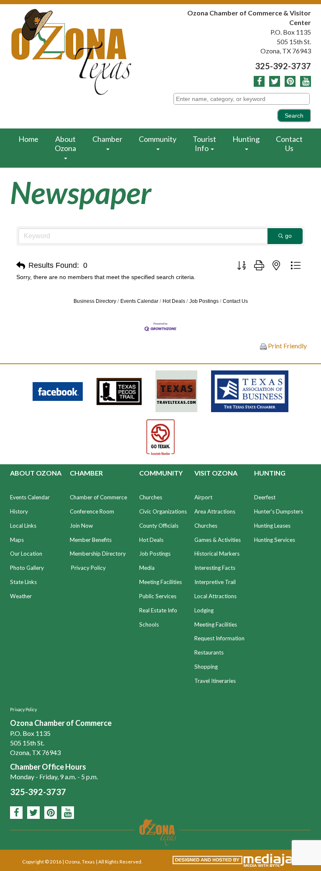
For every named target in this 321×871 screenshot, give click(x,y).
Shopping (206, 666)
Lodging (204, 610)
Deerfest (264, 497)
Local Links (23, 525)
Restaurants (209, 652)
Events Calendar (139, 301)
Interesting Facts (214, 567)
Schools (149, 624)
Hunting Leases (272, 525)
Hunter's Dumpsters (278, 511)
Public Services (157, 596)
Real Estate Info (158, 610)
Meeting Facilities (160, 582)
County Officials (158, 525)
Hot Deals (174, 301)
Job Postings (204, 301)
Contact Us (289, 143)
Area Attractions (214, 511)
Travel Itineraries (215, 680)
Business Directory (95, 301)
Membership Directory (98, 553)
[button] (20, 265)
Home (28, 138)
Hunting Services (274, 539)
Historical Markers (216, 553)
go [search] (288, 235)
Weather (21, 596)
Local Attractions (215, 596)
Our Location (26, 553)
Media (147, 567)
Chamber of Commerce (98, 497)
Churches (150, 497)
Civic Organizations (163, 511)
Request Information (219, 638)
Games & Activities (217, 539)
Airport (203, 497)
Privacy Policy (88, 567)
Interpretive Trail (215, 582)
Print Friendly (287, 346)
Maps (17, 539)
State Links (23, 582)
